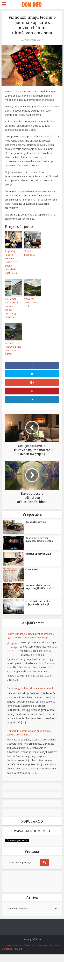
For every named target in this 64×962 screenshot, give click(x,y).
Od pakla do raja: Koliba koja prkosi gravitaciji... (37, 603)
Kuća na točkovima (35, 521)
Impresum (43, 944)
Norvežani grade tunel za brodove (31, 302)
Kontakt (18, 948)
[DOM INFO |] (32, 4)
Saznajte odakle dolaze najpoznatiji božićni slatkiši (39, 587)
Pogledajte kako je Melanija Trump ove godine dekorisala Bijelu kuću (11, 261)
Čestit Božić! (31, 569)
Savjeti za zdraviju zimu (38, 553)
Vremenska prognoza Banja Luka (19, 944)
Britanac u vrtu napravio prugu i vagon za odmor (13, 348)
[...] (18, 679)
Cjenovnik (55, 944)
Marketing (7, 948)
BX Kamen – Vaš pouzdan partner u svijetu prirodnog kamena (12, 308)
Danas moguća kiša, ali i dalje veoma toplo (30, 688)
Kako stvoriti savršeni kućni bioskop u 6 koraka (39, 539)
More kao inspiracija (29, 252)
